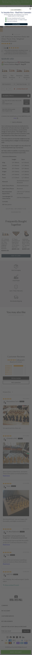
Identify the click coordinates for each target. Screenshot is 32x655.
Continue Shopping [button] (16, 24)
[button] (30, 9)
